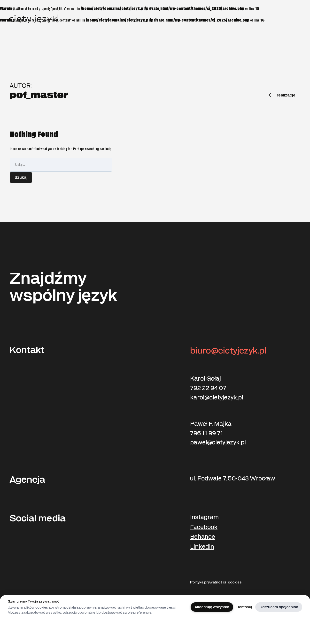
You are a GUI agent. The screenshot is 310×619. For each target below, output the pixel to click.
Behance (202, 536)
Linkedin (202, 546)
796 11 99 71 (206, 433)
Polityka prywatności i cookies (216, 582)
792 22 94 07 (208, 388)
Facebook (203, 527)
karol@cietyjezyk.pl (216, 397)
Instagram (204, 517)
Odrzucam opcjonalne (278, 607)
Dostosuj (244, 607)
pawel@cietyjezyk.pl (218, 442)
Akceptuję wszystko (212, 607)
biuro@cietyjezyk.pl (228, 350)
